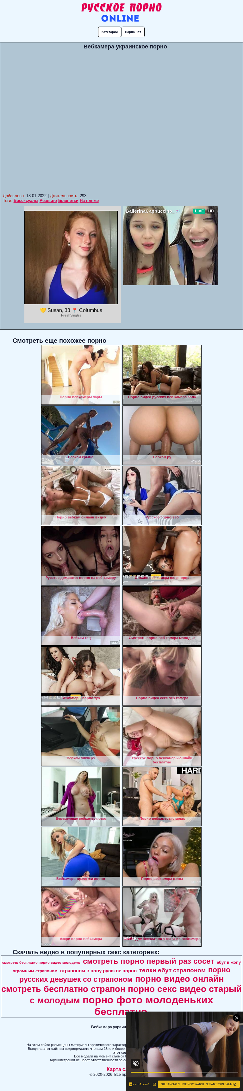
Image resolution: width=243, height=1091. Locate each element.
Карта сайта (122, 1069)
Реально (48, 200)
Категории (110, 32)
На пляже (89, 200)
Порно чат (133, 32)
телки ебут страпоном (172, 970)
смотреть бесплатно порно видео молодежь (41, 962)
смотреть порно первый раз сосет (148, 961)
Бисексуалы (26, 200)
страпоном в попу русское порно (98, 970)
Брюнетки (68, 200)
